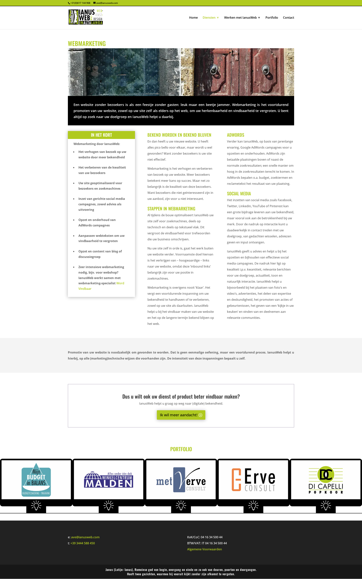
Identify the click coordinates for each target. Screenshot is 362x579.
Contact (288, 18)
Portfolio (271, 18)
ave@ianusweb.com (85, 537)
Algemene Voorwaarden (204, 549)
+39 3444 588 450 (83, 543)
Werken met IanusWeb (240, 18)
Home (193, 18)
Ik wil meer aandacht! (178, 414)
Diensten (209, 18)
